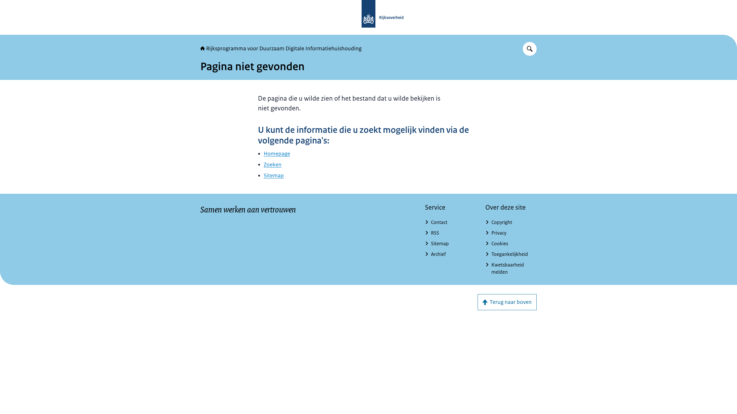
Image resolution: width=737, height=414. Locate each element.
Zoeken (273, 164)
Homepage (277, 153)
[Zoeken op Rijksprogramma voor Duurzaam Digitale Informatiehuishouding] (530, 49)
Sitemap (274, 175)
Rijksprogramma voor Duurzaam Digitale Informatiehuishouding (284, 48)
